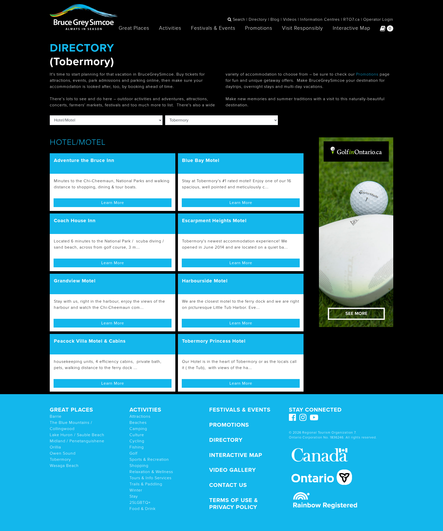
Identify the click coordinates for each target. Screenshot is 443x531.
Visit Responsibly (302, 28)
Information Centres (320, 19)
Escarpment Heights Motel (214, 220)
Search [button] (239, 19)
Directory (258, 19)
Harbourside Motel (205, 281)
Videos (290, 19)
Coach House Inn (75, 220)
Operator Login (378, 19)
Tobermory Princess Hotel (214, 341)
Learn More (112, 202)
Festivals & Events (213, 28)
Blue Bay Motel (200, 160)
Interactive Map (351, 28)
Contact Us (228, 485)
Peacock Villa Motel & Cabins (90, 341)
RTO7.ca (351, 19)
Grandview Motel (75, 281)
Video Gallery (232, 469)
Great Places (134, 28)
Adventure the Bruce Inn (84, 160)
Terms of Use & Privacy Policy (233, 503)
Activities (170, 28)
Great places (71, 409)
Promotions (258, 28)
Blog (274, 19)
